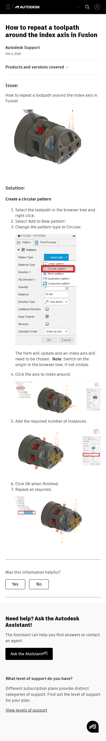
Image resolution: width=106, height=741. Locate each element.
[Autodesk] (28, 7)
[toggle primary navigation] (11, 7)
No (38, 584)
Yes (15, 584)
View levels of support (26, 710)
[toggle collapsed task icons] (78, 7)
